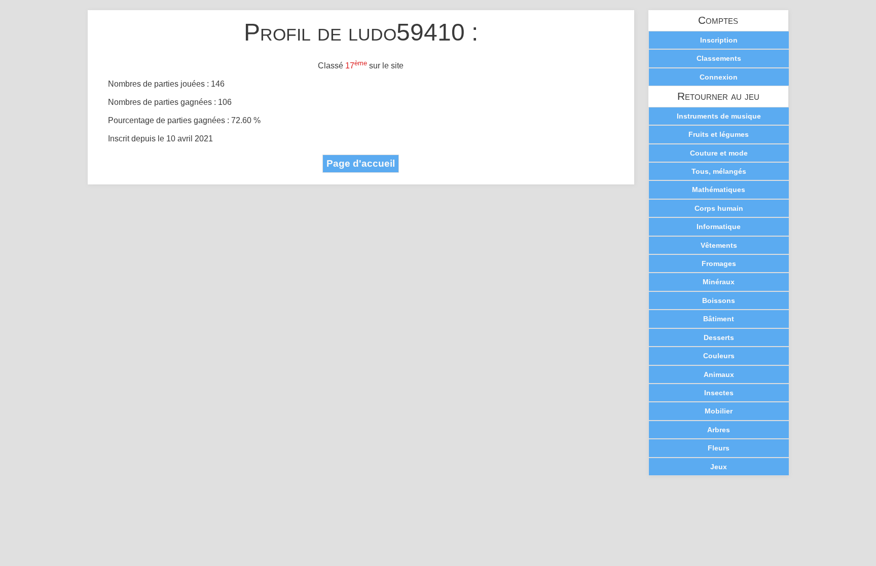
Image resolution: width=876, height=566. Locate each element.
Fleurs (718, 448)
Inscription (719, 40)
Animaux (719, 374)
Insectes (719, 393)
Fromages (719, 263)
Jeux (718, 467)
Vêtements (719, 245)
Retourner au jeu (718, 96)
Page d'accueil (360, 163)
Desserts (719, 337)
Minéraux (719, 282)
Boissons (718, 300)
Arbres (718, 430)
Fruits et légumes (718, 134)
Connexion (719, 77)
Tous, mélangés (718, 171)
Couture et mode (719, 153)
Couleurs (719, 356)
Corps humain (719, 208)
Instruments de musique (719, 116)
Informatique (719, 226)
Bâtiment (718, 319)
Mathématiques (718, 189)
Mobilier (719, 411)
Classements (719, 58)
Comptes (718, 20)
